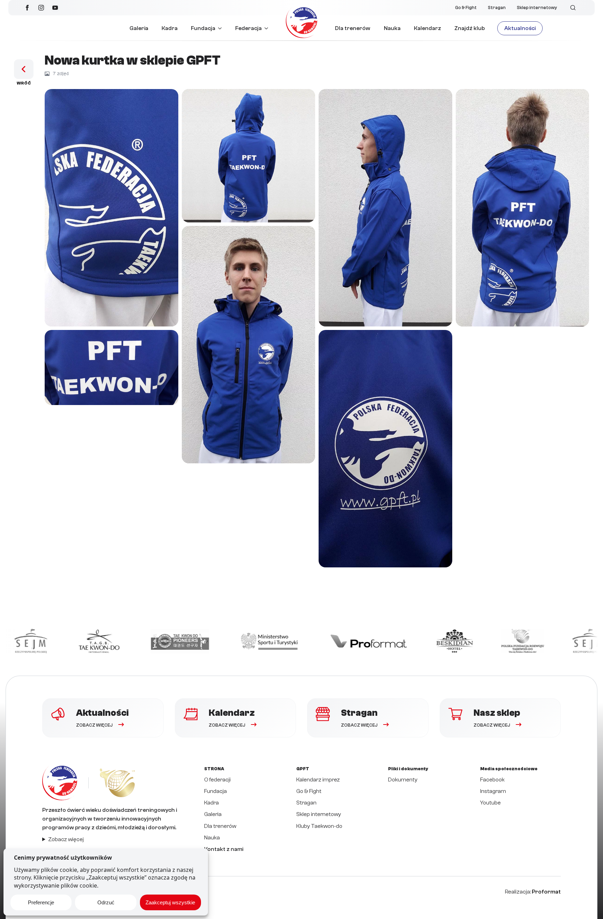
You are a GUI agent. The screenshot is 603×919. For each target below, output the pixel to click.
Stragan (497, 7)
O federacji (217, 780)
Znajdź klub (469, 28)
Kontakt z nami (223, 849)
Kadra (170, 28)
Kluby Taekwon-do (319, 826)
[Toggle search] (573, 8)
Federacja (248, 28)
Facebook (492, 780)
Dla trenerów (352, 28)
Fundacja (203, 28)
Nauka (392, 28)
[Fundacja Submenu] (221, 28)
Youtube (490, 803)
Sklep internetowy (537, 7)
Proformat (546, 892)
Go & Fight (466, 7)
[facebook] (27, 8)
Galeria (138, 28)
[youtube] (55, 8)
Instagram (493, 791)
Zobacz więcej (66, 839)
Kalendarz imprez (318, 780)
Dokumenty (402, 780)
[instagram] (41, 8)
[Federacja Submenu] (268, 28)
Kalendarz (427, 28)
